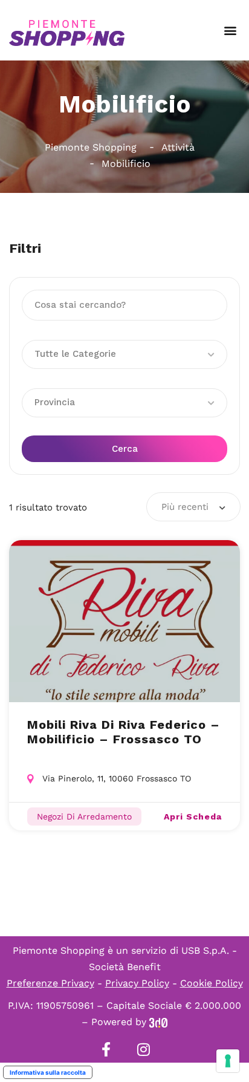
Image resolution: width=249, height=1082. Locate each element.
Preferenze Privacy (50, 983)
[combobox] (193, 506)
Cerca (125, 448)
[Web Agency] (158, 1022)
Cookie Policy (211, 983)
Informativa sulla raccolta (48, 1072)
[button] (230, 31)
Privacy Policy (137, 983)
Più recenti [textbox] (185, 506)
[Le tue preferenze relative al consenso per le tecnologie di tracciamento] (227, 1060)
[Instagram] (143, 1049)
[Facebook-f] (106, 1049)
